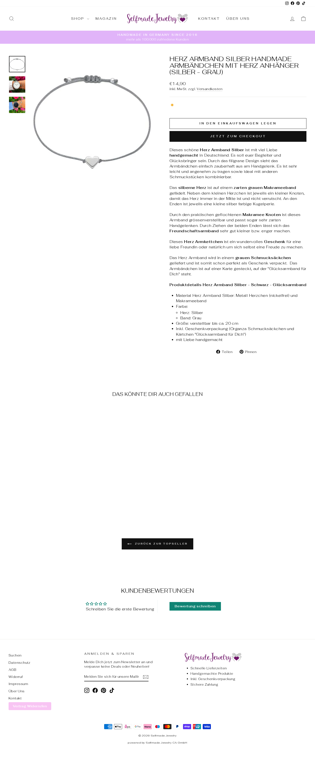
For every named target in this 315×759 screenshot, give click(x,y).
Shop (78, 18)
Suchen (15, 655)
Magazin (106, 18)
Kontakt (209, 18)
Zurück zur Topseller (160, 543)
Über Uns (238, 18)
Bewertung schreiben (195, 606)
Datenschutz (19, 663)
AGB (12, 670)
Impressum (18, 684)
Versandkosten (209, 89)
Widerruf (16, 677)
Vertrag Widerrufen (30, 706)
